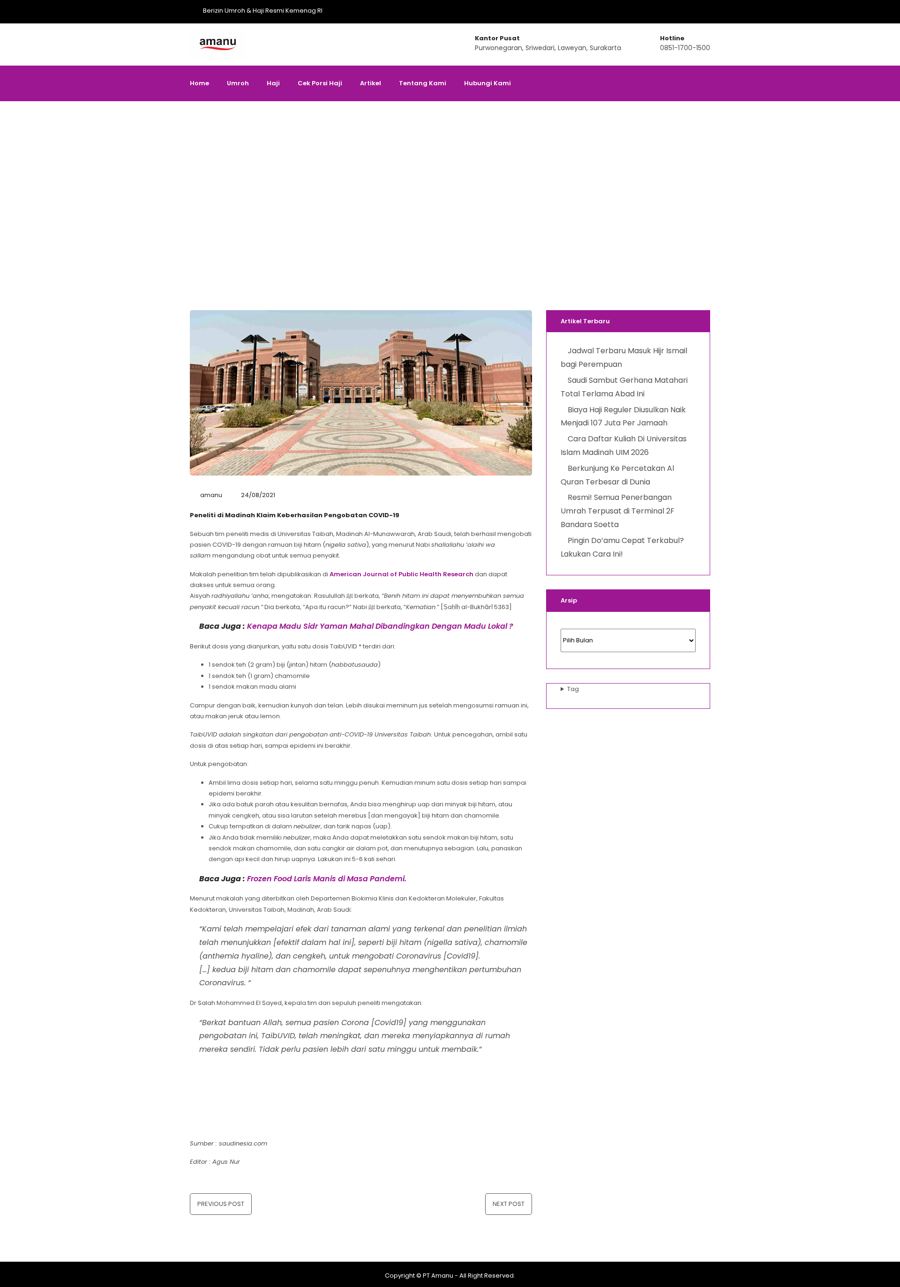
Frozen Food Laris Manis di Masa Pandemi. (326, 878)
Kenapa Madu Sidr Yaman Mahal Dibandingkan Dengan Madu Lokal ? (380, 626)
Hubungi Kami (487, 83)
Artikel (370, 83)
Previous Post (220, 1203)
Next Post (509, 1203)
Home (199, 83)
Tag (573, 688)
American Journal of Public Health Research (401, 574)
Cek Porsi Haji (320, 83)
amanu (211, 495)
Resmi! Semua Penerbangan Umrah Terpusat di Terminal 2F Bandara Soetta (618, 511)
